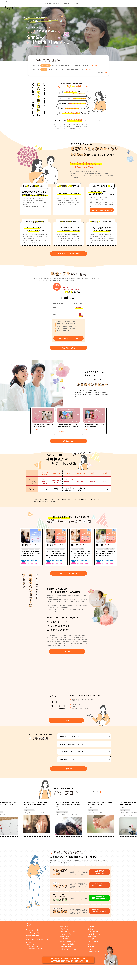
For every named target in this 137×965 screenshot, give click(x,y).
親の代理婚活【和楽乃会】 (67, 946)
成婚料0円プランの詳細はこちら (102, 210)
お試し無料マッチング (93, 936)
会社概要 (66, 720)
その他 (44, 69)
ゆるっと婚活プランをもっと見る (68, 338)
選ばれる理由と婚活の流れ (68, 931)
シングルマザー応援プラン (68, 941)
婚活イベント (45, 65)
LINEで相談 (91, 939)
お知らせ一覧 (99, 72)
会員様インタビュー (68, 441)
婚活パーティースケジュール (68, 573)
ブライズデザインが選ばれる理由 (68, 254)
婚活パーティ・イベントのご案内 (69, 949)
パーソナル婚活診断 (93, 941)
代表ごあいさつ (65, 929)
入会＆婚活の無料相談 (94, 934)
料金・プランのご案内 (68, 348)
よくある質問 (68, 769)
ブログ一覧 (94, 792)
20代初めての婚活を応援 (67, 944)
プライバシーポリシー (93, 951)
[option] (43, 421)
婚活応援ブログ (92, 946)
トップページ (64, 926)
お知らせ (90, 944)
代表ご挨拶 (67, 651)
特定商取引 (91, 949)
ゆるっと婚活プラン (66, 936)
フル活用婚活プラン (66, 939)
